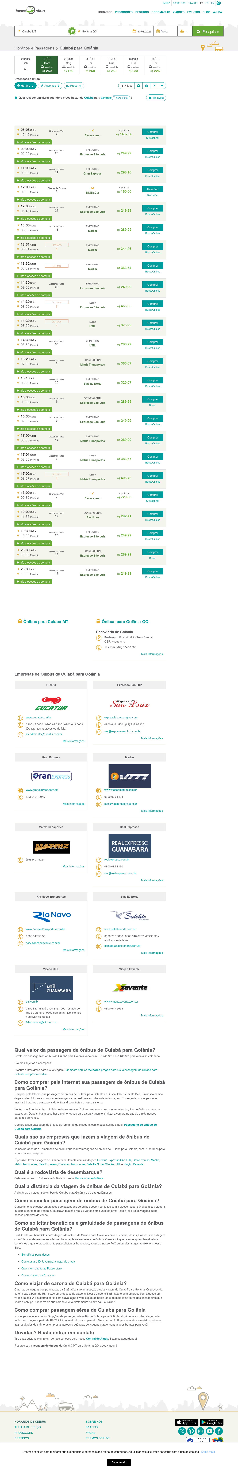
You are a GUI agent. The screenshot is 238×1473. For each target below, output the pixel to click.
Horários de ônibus (30, 1422)
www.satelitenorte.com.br (119, 929)
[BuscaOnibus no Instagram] (200, 1431)
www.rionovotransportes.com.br (45, 929)
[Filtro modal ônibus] (139, 85)
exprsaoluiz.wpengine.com (120, 717)
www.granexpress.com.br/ (42, 790)
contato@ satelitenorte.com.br (122, 946)
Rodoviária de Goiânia (89, 1178)
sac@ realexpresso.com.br (120, 873)
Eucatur (101, 1160)
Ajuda (166, 2)
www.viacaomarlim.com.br (120, 790)
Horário (25, 86)
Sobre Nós (179, 2)
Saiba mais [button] (208, 1451)
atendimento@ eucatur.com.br (44, 734)
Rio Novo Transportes (71, 1164)
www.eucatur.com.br (38, 717)
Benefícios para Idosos (35, 1254)
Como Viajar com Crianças (38, 1275)
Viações (179, 12)
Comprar (152, 132)
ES (207, 2)
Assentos (50, 86)
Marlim (155, 1160)
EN (212, 2)
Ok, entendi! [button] (119, 1462)
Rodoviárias (161, 12)
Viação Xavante (133, 1164)
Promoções (124, 12)
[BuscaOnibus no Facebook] (219, 1431)
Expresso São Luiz (119, 1160)
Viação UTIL (113, 1164)
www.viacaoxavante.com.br (121, 1001)
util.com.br (32, 1001)
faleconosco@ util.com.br (41, 1022)
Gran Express (141, 1160)
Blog (206, 12)
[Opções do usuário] (219, 3)
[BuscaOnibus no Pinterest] (191, 1431)
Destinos (142, 12)
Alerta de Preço (27, 1427)
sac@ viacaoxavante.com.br (43, 943)
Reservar (152, 189)
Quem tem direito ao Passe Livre (41, 1268)
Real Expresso (48, 1164)
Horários (105, 12)
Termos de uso (97, 1438)
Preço (74, 86)
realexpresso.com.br (116, 859)
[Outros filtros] (162, 85)
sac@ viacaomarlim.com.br (120, 804)
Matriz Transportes (25, 1164)
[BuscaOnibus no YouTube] (209, 1431)
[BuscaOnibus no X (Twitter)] (182, 1431)
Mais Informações (152, 654)
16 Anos (192, 2)
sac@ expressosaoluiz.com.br (122, 731)
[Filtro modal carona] (146, 85)
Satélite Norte (95, 1164)
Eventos (193, 12)
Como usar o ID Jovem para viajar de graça (48, 1261)
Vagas (90, 1433)
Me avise (158, 98)
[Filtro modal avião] (154, 85)
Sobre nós (94, 1422)
